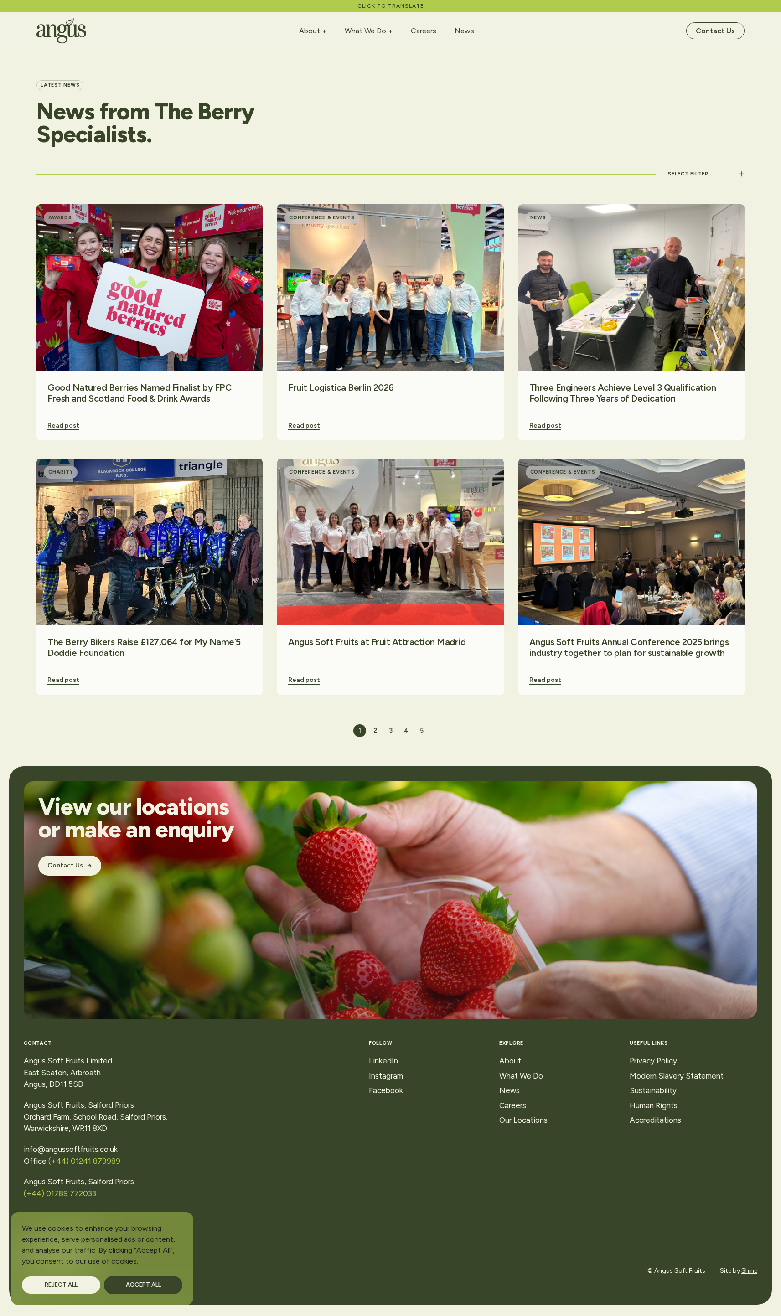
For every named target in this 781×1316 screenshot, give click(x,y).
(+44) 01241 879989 (84, 1161)
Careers (423, 30)
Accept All (143, 1284)
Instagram (386, 1075)
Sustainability (653, 1090)
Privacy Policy (653, 1060)
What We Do (365, 31)
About (309, 31)
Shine (749, 1271)
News (464, 30)
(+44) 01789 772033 (62, 1193)
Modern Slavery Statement (677, 1075)
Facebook (386, 1090)
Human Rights (654, 1105)
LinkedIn (383, 1060)
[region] (102, 1258)
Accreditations (655, 1120)
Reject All (61, 1284)
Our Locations (523, 1120)
